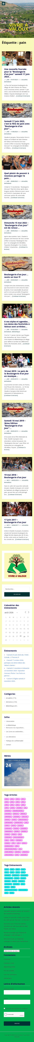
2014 (6, 798)
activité (12, 807)
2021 (23, 801)
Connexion (7, 959)
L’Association (10, 721)
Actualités (24, 80)
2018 (6, 801)
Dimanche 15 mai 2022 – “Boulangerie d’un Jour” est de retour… (16, 225)
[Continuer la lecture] (23, 96)
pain (18, 842)
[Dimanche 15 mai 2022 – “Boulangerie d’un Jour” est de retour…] (17, 212)
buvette (14, 819)
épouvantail (23, 854)
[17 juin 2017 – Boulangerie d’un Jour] (17, 509)
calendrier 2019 (18, 822)
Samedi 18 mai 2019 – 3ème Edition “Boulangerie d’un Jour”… (15, 424)
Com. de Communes (10, 974)
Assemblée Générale (17, 810)
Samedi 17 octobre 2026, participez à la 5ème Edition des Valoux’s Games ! (14, 662)
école (17, 854)
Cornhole (16, 828)
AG (25, 807)
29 (24, 637)
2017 (23, 798)
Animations (7, 82)
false (17, 784)
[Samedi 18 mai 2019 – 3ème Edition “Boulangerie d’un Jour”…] (17, 410)
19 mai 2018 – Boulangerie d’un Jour (15, 476)
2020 (17, 801)
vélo (6, 892)
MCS (8, 480)
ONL (13, 842)
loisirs (12, 840)
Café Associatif (8, 822)
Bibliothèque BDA (9, 967)
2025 (23, 804)
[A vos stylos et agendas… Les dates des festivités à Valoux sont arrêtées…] (17, 311)
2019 (12, 801)
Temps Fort (25, 851)
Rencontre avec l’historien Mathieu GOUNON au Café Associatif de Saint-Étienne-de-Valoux (16, 926)
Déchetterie (8, 978)
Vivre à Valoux (18, 27)
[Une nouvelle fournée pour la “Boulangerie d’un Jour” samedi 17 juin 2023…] (17, 58)
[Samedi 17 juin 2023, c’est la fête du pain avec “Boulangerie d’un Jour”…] (17, 110)
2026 (6, 807)
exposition (24, 831)
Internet (13, 834)
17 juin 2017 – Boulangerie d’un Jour (15, 521)
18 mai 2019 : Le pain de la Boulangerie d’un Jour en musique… (16, 373)
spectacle (17, 851)
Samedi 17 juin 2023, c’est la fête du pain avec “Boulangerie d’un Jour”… (17, 125)
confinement (8, 828)
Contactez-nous (9, 963)
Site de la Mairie (9, 971)
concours (20, 825)
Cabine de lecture (23, 819)
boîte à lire (24, 816)
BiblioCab (23, 813)
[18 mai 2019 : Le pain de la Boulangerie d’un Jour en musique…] (17, 360)
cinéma (6, 825)
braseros (7, 819)
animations (7, 810)
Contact (8, 745)
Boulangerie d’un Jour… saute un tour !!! (16, 275)
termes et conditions (21, 1008)
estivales (17, 831)
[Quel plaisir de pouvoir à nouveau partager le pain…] (17, 162)
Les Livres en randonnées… (15, 731)
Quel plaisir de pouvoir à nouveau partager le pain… (16, 175)
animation (7, 875)
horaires (7, 834)
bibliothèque (8, 816)
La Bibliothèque (11, 725)
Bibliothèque (16, 332)
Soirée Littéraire (8, 851)
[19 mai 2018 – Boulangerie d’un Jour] (17, 464)
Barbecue (16, 813)
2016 (17, 798)
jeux (19, 834)
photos (24, 842)
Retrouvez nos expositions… (15, 728)
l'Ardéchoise (8, 837)
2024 (17, 804)
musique (7, 842)
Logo (6, 840)
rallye (17, 845)
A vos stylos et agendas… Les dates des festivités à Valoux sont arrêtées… (17, 324)
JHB (8, 80)
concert (13, 825)
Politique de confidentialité (14, 741)
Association (7, 813)
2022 (6, 804)
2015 (12, 798)
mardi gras (18, 840)
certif (26, 822)
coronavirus (23, 828)
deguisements (8, 831)
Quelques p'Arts (8, 845)
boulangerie (16, 816)
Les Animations (11, 737)
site (20, 848)
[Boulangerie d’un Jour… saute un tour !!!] (17, 264)
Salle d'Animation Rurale (10, 848)
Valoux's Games (8, 854)
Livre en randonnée (18, 837)
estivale (14, 881)
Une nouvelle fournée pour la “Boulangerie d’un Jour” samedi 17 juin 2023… (17, 73)
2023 (12, 804)
